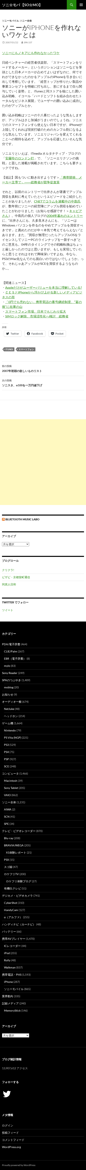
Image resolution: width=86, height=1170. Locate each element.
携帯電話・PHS (11, 974)
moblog (8, 687)
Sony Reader (9, 673)
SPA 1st (28, 42)
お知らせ (7, 694)
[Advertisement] (43, 462)
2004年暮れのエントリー (65, 215)
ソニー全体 (26, 20)
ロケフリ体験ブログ (18, 881)
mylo (7, 665)
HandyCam (11, 910)
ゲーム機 (7, 723)
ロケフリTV (11, 874)
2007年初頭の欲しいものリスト (22, 369)
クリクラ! (8, 570)
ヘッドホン (11, 716)
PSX (6, 859)
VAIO (7, 795)
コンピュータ (10, 773)
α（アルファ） (13, 917)
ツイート (7, 610)
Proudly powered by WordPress (18, 1165)
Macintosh (10, 780)
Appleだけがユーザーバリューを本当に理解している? (43, 287)
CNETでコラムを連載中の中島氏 (57, 201)
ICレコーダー (12, 946)
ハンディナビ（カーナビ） (19, 924)
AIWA (7, 809)
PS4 (6, 752)
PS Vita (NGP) (12, 737)
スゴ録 (8, 867)
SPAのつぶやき (11, 680)
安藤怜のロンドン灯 (19, 158)
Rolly (7, 960)
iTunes (9, 349)
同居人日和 (9, 584)
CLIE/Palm (10, 651)
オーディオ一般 (12, 701)
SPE (6, 823)
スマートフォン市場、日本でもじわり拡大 (35, 311)
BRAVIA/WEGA (14, 845)
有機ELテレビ (12, 888)
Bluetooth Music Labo (22, 519)
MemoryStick (12, 1010)
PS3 (6, 744)
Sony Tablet (11, 788)
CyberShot (10, 902)
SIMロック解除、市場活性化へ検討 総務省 (36, 316)
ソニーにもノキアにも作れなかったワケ (31, 53)
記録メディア (10, 1003)
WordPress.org (11, 1147)
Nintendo (10, 730)
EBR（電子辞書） (15, 658)
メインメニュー (81, 5)
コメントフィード (13, 1139)
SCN (7, 816)
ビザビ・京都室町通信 (16, 577)
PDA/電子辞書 (11, 644)
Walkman (10, 967)
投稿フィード (10, 1132)
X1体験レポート (16, 852)
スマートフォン (26, 349)
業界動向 (7, 996)
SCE (6, 766)
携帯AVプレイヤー (13, 938)
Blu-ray (8, 838)
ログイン (7, 1125)
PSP (6, 759)
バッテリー (9, 931)
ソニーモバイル (10, 20)
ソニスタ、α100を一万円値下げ (22, 383)
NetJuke (9, 708)
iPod (7, 953)
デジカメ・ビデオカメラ (17, 895)
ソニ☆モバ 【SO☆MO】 (22, 5)
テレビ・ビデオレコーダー (19, 831)
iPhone (8, 981)
